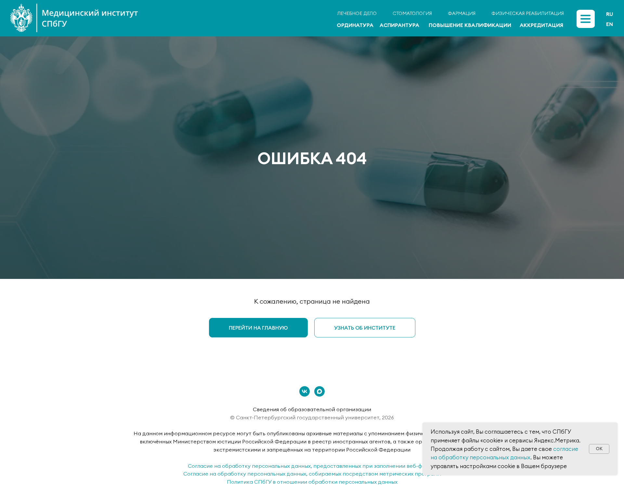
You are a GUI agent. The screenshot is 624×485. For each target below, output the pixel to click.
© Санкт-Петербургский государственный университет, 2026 (312, 417)
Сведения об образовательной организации (312, 409)
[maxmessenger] (319, 391)
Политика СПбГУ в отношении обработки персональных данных (312, 481)
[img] (586, 19)
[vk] (304, 391)
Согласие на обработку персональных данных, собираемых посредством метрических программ (312, 473)
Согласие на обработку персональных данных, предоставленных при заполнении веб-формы (312, 466)
